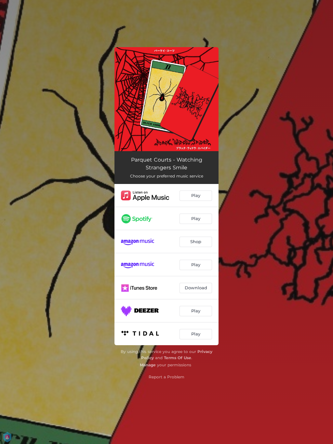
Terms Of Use (177, 357)
